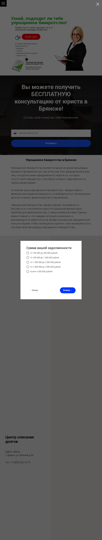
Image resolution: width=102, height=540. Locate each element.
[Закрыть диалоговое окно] (98, 4)
